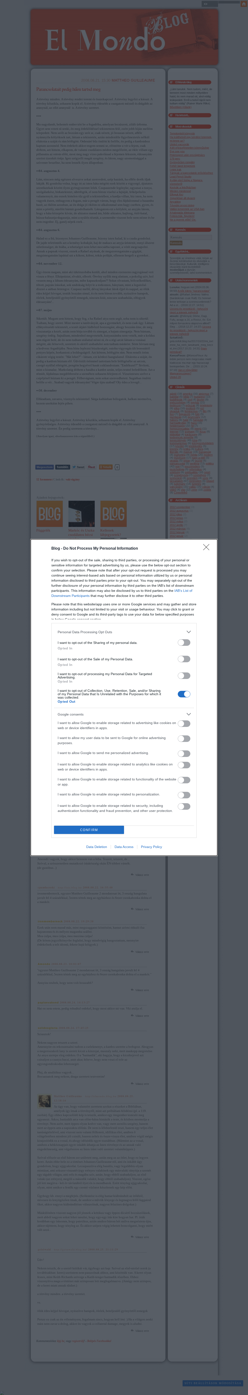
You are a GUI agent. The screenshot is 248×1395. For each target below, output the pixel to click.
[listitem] (124, 631)
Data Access (124, 847)
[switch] (184, 642)
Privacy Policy (151, 847)
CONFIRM (89, 830)
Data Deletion (96, 847)
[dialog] (124, 697)
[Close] (207, 548)
